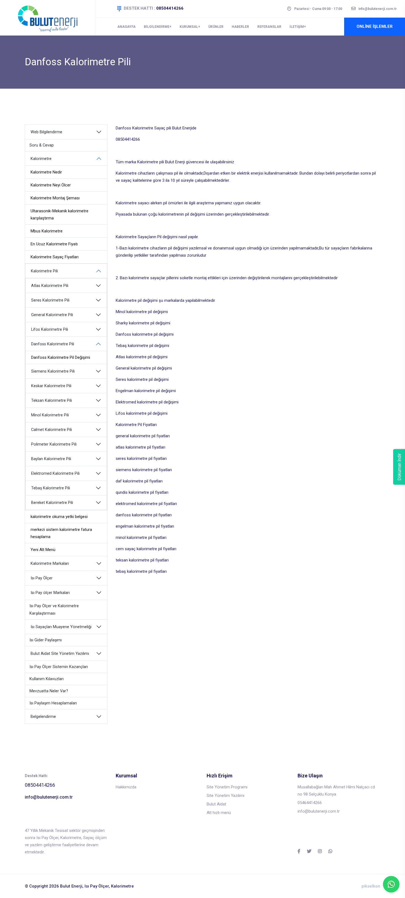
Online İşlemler (375, 26)
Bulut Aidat (216, 804)
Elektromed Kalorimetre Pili (55, 473)
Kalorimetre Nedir (46, 172)
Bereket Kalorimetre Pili (52, 502)
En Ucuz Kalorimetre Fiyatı (54, 244)
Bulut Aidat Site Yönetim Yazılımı (60, 653)
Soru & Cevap (41, 145)
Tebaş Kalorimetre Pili (50, 488)
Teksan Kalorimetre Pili (51, 400)
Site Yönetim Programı (227, 787)
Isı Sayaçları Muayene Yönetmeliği (61, 627)
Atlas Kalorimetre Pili (49, 285)
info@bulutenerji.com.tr (49, 797)
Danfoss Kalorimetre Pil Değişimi (60, 357)
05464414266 (310, 802)
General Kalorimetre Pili (52, 315)
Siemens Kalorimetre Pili (53, 371)
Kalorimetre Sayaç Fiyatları (55, 256)
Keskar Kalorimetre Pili (51, 386)
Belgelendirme (43, 716)
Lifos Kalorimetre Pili (49, 329)
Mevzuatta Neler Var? (48, 691)
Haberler (240, 27)
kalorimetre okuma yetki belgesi (59, 516)
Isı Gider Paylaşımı (45, 640)
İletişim (297, 27)
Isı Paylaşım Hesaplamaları (53, 703)
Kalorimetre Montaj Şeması (55, 198)
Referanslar (269, 27)
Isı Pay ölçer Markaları (50, 592)
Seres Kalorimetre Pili (50, 300)
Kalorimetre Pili (44, 271)
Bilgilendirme (156, 27)
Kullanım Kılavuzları (46, 679)
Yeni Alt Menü (43, 549)
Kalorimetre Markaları (50, 563)
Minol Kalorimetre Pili (50, 415)
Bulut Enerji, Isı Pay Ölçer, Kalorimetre (97, 886)
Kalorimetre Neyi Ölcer (51, 185)
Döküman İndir (399, 467)
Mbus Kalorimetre (47, 231)
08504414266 (169, 8)
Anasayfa (126, 27)
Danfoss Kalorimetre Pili (52, 344)
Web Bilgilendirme (46, 132)
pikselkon (370, 886)
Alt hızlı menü (219, 812)
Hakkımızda (126, 787)
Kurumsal (189, 27)
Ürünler (215, 27)
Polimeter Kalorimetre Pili (54, 444)
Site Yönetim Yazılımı (225, 795)
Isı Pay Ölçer (42, 578)
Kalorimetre (41, 158)
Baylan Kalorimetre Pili (51, 459)
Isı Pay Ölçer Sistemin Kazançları (58, 666)
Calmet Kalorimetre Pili (51, 429)
